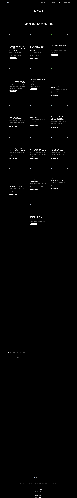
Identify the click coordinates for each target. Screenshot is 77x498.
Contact (67, 2)
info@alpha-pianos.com (38, 495)
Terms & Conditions (51, 483)
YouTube (29, 483)
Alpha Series (51, 2)
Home (43, 2)
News (60, 2)
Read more (13, 58)
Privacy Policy (39, 483)
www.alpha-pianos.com (38, 497)
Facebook (22, 483)
